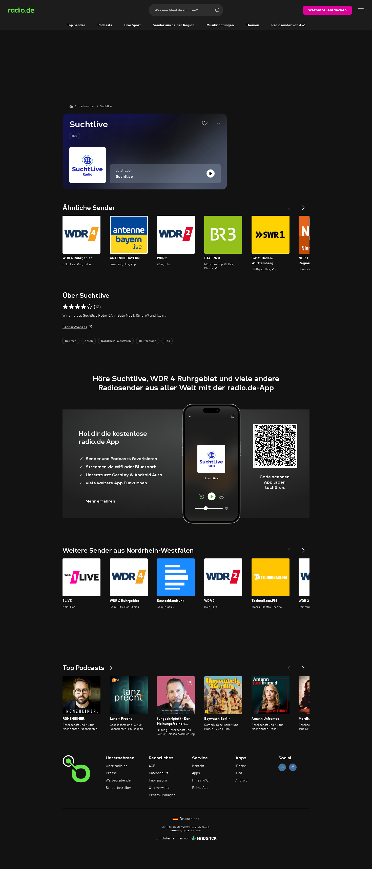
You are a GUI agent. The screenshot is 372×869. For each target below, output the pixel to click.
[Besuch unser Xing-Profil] (293, 767)
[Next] (303, 206)
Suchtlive (124, 177)
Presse (111, 773)
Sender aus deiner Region (173, 25)
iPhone (240, 766)
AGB (152, 766)
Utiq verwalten (160, 788)
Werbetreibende (118, 780)
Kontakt (198, 766)
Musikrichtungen (220, 25)
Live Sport (132, 25)
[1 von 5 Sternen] (65, 307)
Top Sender (76, 25)
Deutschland (147, 341)
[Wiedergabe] (210, 173)
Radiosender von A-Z (288, 25)
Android (241, 780)
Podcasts (104, 25)
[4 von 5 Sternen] (83, 307)
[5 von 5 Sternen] (90, 307)
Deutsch (70, 341)
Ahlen (89, 341)
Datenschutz (158, 773)
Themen (252, 25)
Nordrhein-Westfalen (116, 341)
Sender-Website (75, 327)
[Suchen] (217, 10)
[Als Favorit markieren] (205, 123)
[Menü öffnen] (361, 10)
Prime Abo (200, 788)
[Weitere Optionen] (218, 123)
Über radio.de (116, 766)
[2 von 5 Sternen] (71, 307)
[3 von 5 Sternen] (77, 307)
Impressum (158, 780)
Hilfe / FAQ (200, 780)
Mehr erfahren (100, 501)
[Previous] (289, 206)
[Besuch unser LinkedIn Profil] (282, 767)
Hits (74, 136)
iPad (238, 773)
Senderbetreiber (118, 788)
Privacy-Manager (162, 795)
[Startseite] (71, 106)
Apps (196, 773)
